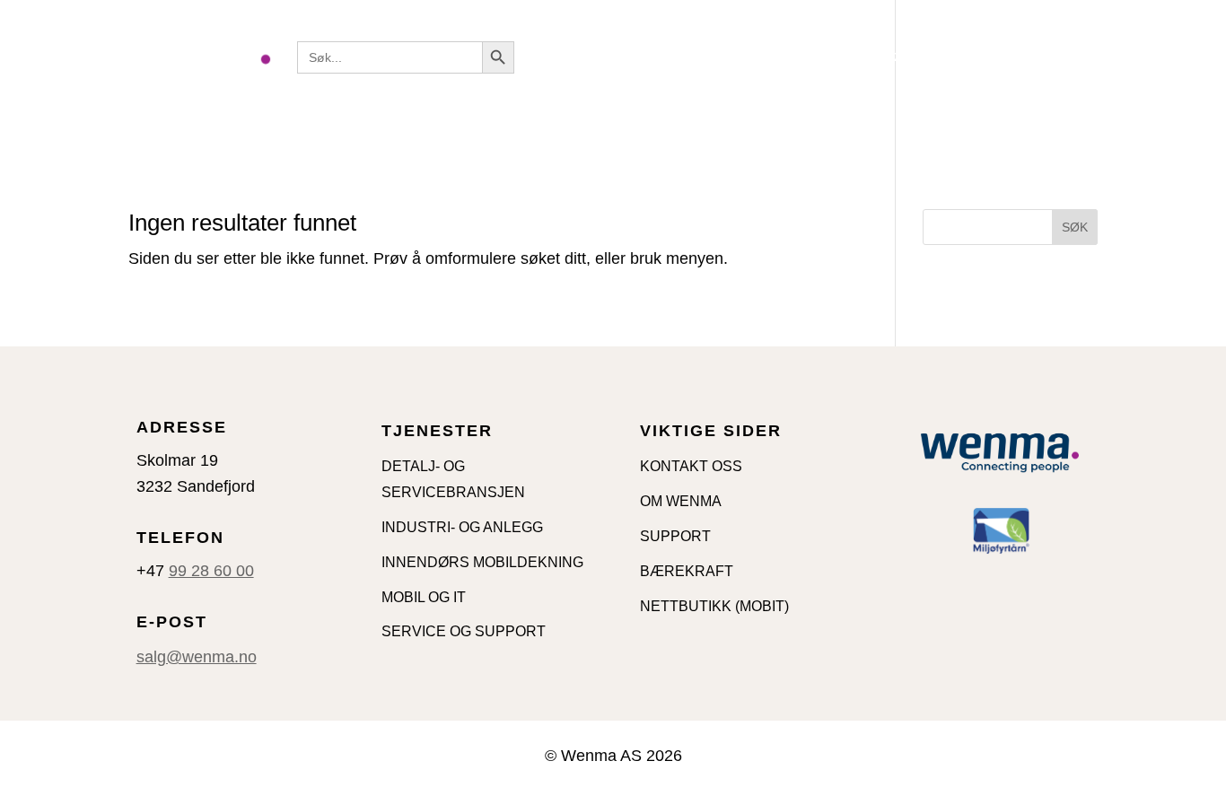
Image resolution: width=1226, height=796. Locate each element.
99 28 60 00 (211, 571)
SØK (1075, 227)
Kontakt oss (966, 57)
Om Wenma (336, 111)
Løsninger (569, 57)
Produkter (680, 57)
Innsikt (878, 57)
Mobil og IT (794, 57)
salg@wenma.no (196, 657)
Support (1060, 57)
